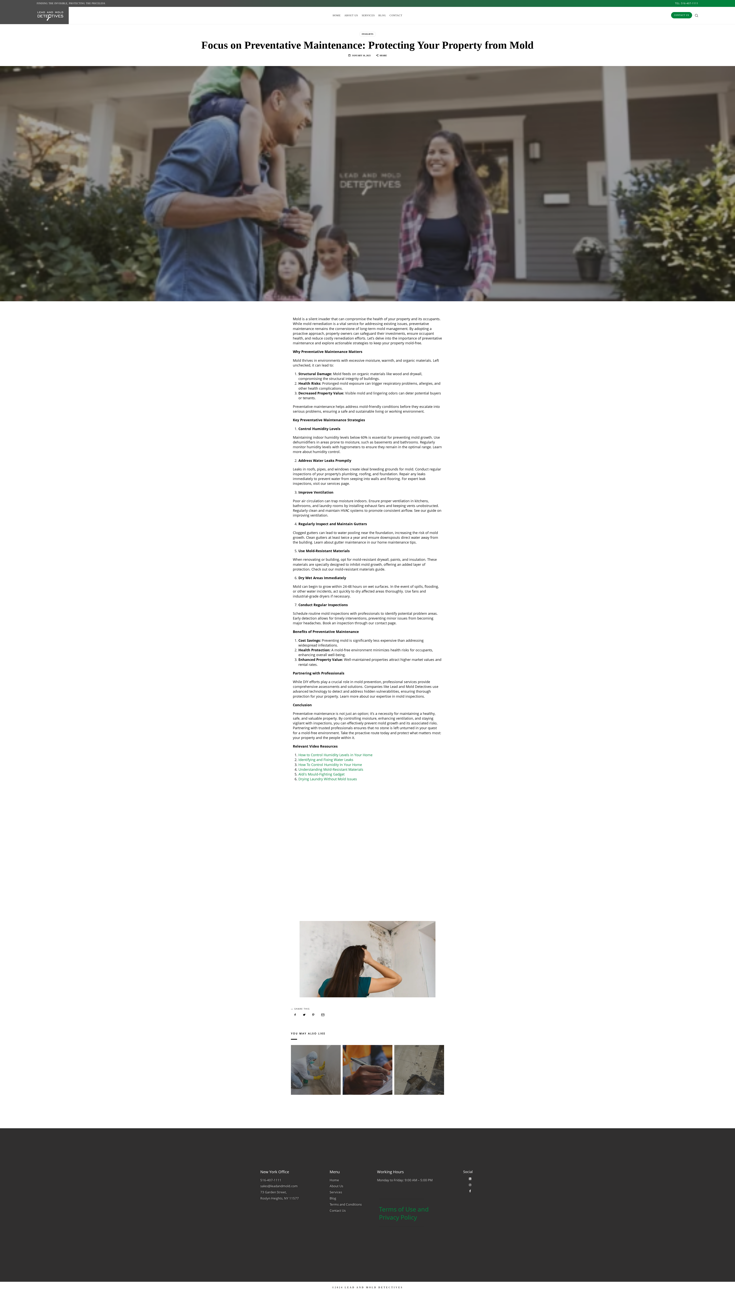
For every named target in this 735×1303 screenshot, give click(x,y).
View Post (315, 1075)
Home (337, 15)
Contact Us (681, 15)
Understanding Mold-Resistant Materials (330, 769)
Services (368, 15)
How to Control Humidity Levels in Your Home (335, 755)
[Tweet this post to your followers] (304, 1014)
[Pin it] (313, 1014)
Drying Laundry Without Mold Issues (327, 779)
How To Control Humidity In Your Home (330, 764)
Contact (396, 15)
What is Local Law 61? (315, 1065)
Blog (382, 15)
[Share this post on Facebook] (295, 1014)
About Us (351, 15)
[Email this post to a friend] (322, 1014)
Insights (367, 34)
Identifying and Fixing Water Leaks (325, 759)
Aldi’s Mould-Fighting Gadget (321, 774)
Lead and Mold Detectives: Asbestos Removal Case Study (419, 1065)
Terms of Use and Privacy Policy (404, 1213)
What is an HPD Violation (367, 1065)
